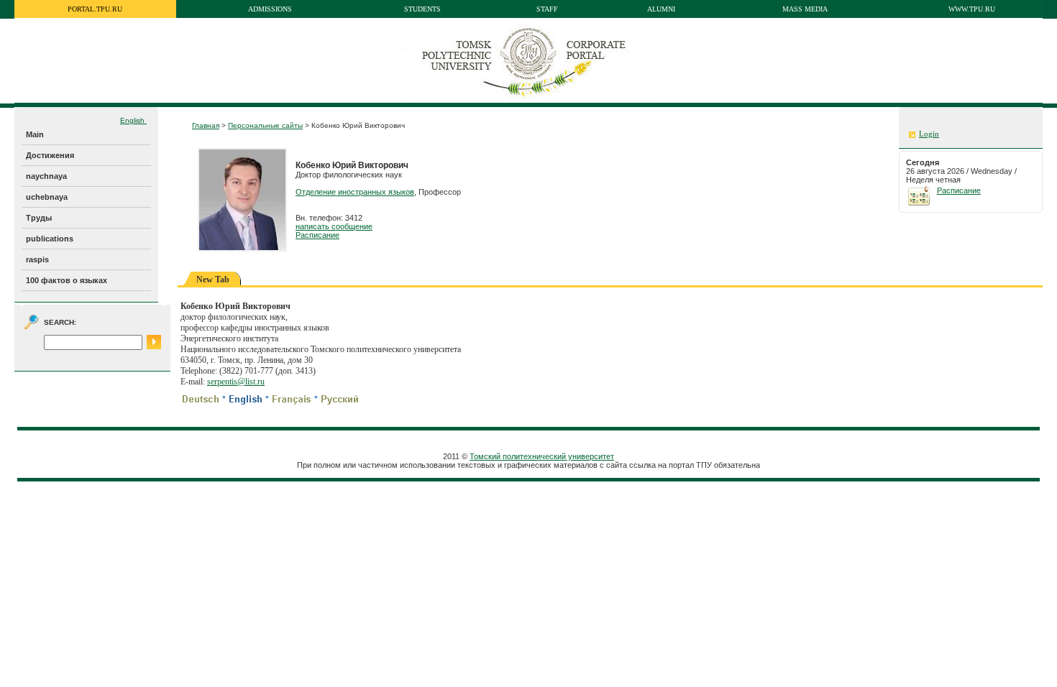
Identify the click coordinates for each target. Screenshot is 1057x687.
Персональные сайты (265, 125)
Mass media (805, 9)
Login (929, 134)
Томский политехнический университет (542, 456)
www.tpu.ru (971, 9)
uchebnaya (47, 197)
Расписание (317, 235)
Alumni (661, 9)
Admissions (270, 9)
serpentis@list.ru (236, 382)
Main (35, 134)
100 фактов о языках (66, 280)
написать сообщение (334, 226)
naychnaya (46, 176)
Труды (39, 217)
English (133, 120)
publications (49, 238)
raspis (37, 259)
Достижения (50, 155)
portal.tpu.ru (95, 9)
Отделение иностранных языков (355, 192)
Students (422, 9)
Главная (205, 125)
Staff (547, 9)
